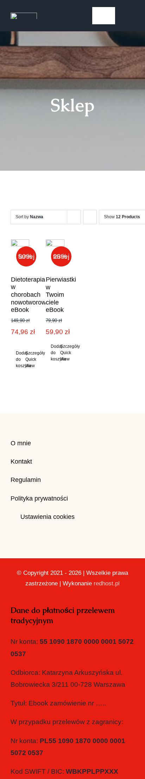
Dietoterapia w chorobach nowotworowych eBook (33, 294)
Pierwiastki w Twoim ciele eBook (61, 294)
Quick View (27, 362)
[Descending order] (90, 217)
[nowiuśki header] (24, 16)
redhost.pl (107, 583)
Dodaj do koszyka (18, 359)
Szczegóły (27, 353)
